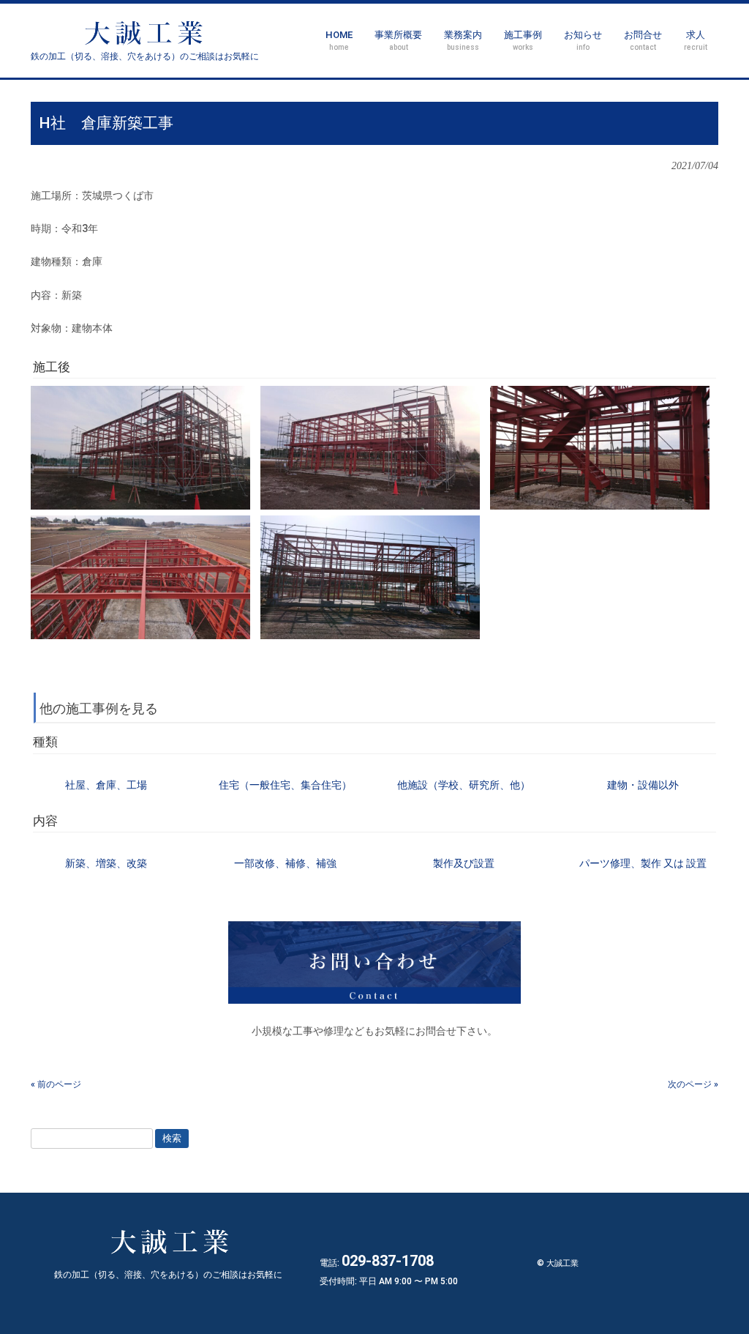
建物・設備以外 (643, 785)
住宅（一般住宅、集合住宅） (285, 785)
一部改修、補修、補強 (285, 863)
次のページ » (693, 1084)
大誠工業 (145, 56)
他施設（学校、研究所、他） (463, 785)
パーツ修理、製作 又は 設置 (643, 863)
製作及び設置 (463, 863)
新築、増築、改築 (106, 863)
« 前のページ (56, 1084)
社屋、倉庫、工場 (106, 785)
